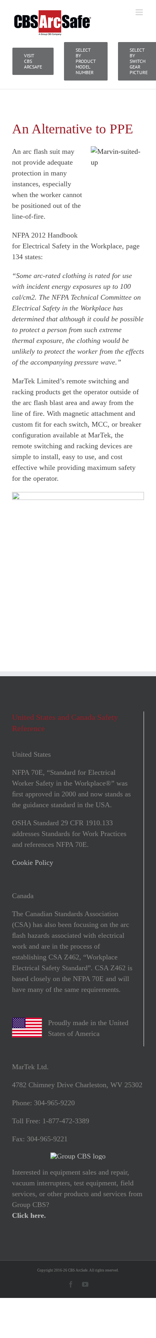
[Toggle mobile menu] (140, 12)
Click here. (29, 1215)
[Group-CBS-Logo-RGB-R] (78, 1156)
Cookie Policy (32, 862)
